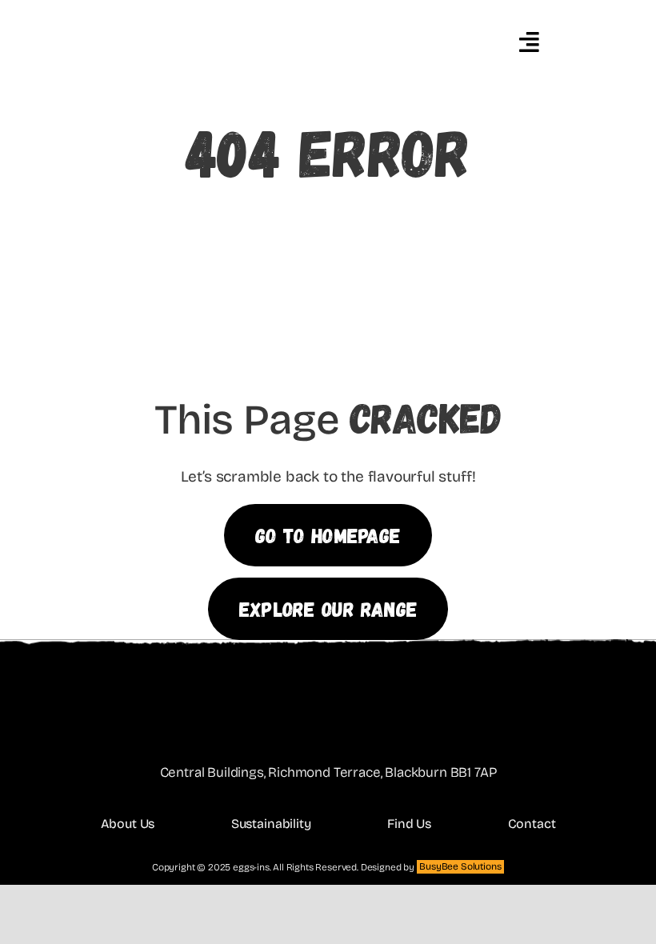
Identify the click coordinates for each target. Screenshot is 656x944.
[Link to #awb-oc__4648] (528, 42)
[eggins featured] (249, 10)
